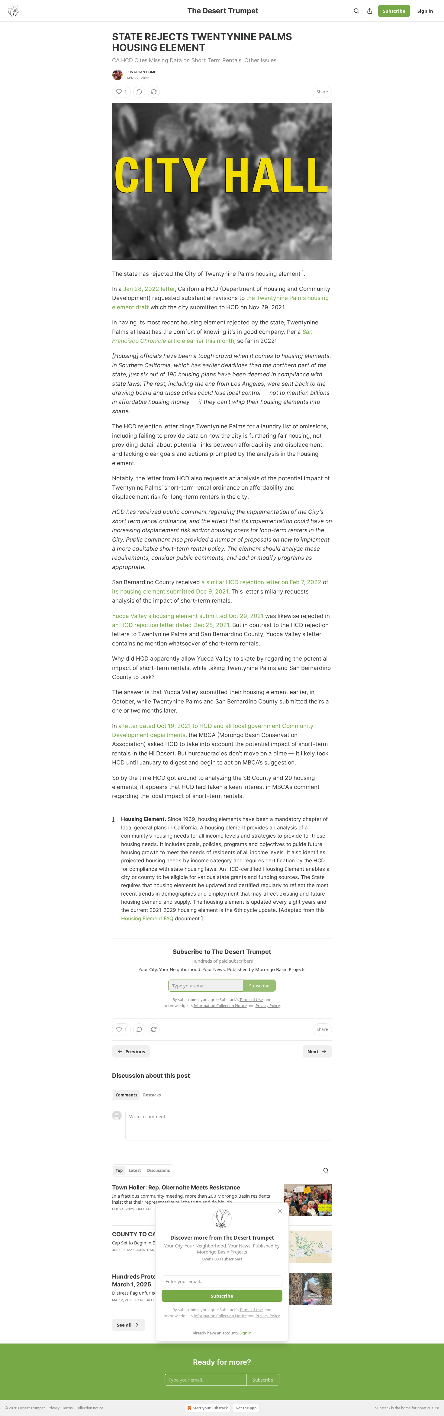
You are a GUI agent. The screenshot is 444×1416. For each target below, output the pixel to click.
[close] (280, 1211)
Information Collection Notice (220, 1315)
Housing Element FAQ (148, 918)
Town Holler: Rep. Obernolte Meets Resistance (176, 1187)
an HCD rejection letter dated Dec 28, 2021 (170, 625)
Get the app (246, 1408)
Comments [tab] (126, 1095)
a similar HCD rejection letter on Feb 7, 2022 (261, 582)
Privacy (53, 1408)
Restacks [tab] (152, 1095)
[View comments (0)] (139, 92)
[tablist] (138, 1095)
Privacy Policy (268, 1315)
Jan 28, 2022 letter (149, 288)
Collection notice (89, 1408)
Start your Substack (210, 1408)
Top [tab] (119, 1170)
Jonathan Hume (141, 72)
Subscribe (394, 11)
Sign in (425, 11)
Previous (135, 1051)
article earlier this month (201, 340)
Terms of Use (251, 1309)
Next (313, 1051)
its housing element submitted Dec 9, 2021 (170, 591)
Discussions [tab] (158, 1170)
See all (124, 1325)
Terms (67, 1408)
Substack (382, 1408)
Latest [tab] (135, 1170)
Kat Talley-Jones (154, 1209)
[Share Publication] (370, 11)
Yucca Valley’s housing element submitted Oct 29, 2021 (188, 616)
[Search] (356, 11)
